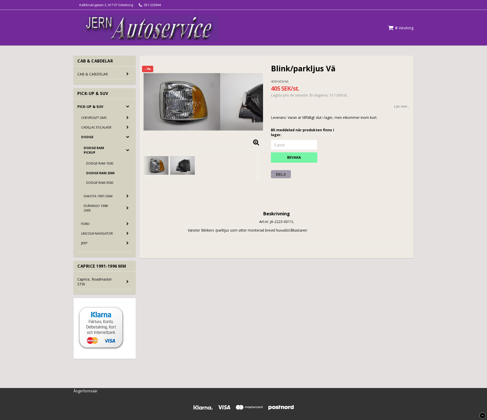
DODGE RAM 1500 (99, 163)
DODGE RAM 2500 (100, 173)
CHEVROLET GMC (94, 117)
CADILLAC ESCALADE (96, 127)
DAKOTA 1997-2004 (98, 196)
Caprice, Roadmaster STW (94, 281)
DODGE (87, 137)
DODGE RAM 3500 (99, 182)
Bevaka (294, 157)
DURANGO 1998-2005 (96, 208)
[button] (400, 27)
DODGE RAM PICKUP (94, 150)
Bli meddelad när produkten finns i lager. (302, 132)
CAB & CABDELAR (92, 74)
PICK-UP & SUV (90, 106)
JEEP (84, 243)
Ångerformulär (85, 391)
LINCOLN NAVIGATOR (97, 233)
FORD (85, 223)
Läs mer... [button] (402, 106)
